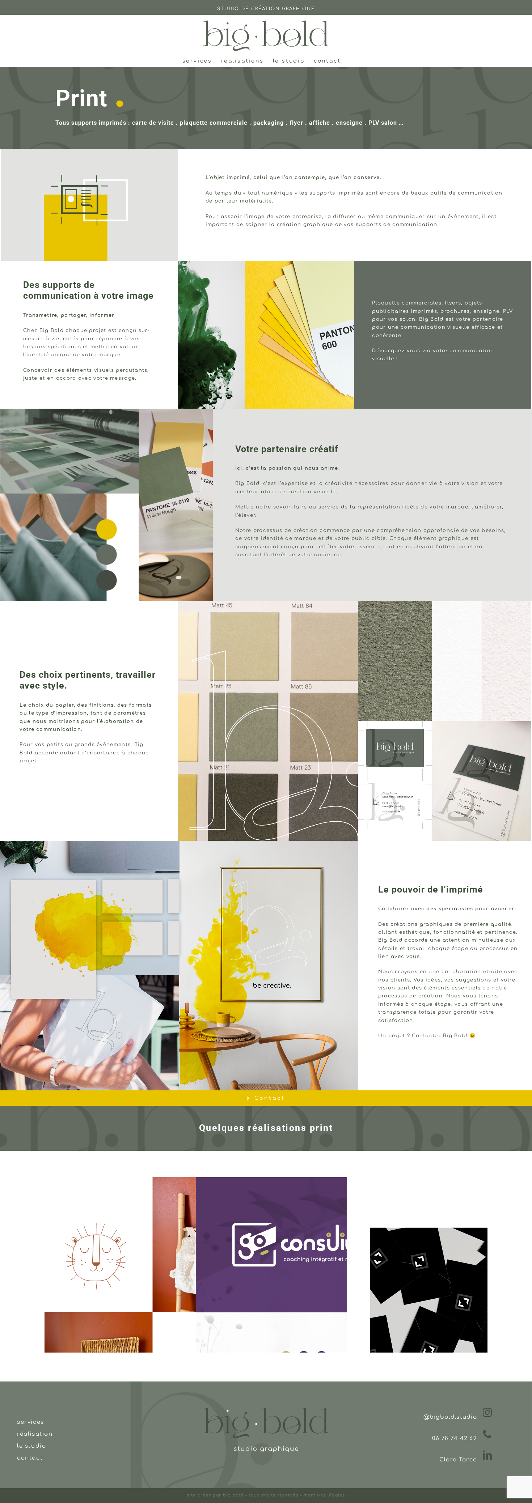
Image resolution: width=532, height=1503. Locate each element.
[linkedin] (487, 1455)
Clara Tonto (458, 1460)
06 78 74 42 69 (454, 1438)
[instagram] (487, 1412)
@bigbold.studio (450, 1417)
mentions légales (323, 1495)
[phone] (487, 1433)
